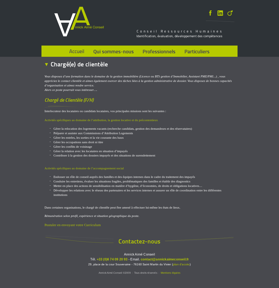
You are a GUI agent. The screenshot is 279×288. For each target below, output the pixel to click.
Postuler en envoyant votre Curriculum (73, 225)
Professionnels (159, 51)
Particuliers (197, 51)
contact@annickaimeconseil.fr (165, 259)
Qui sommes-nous (113, 51)
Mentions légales (170, 272)
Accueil (76, 51)
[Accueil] (79, 22)
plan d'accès (181, 264)
